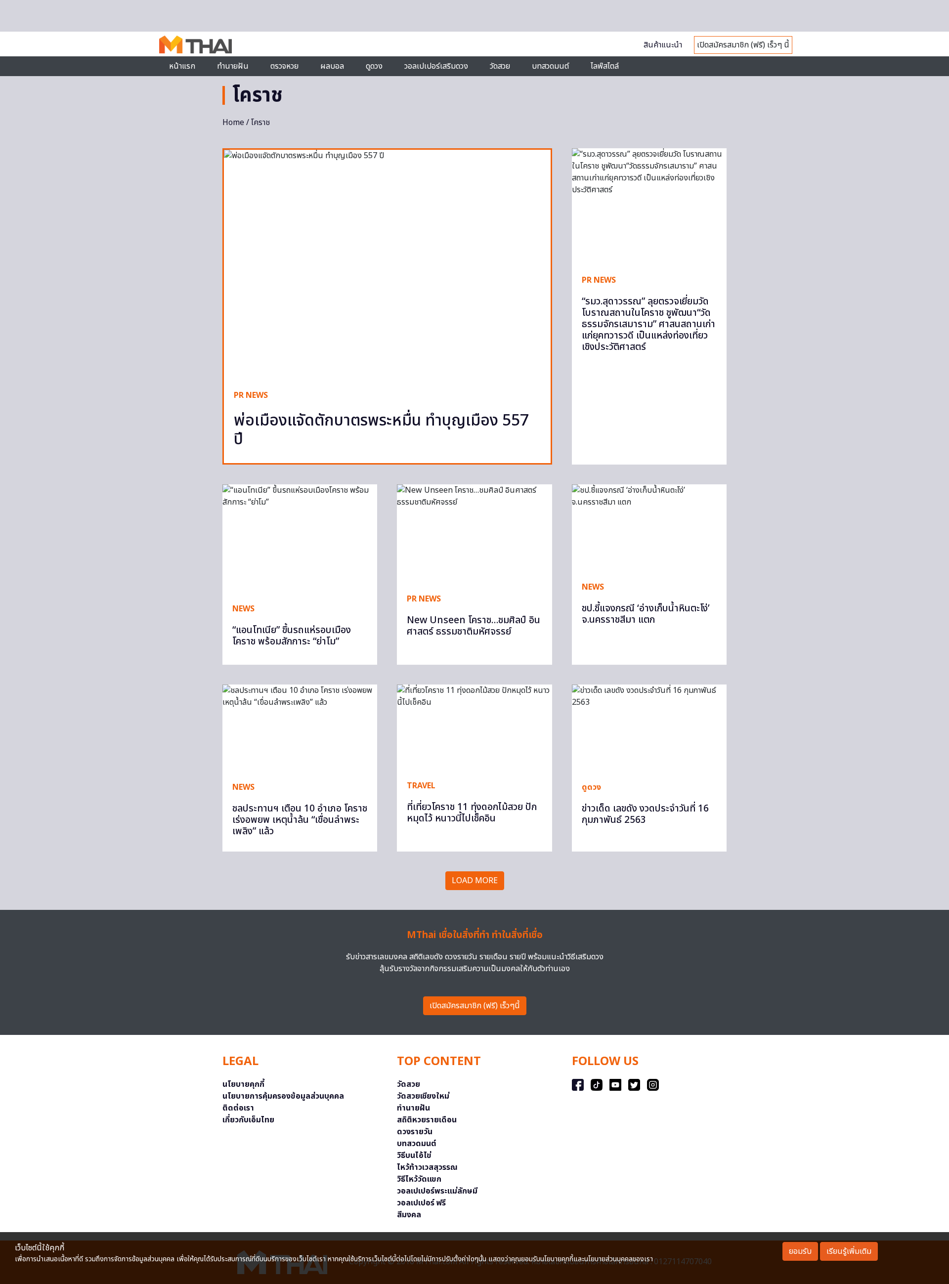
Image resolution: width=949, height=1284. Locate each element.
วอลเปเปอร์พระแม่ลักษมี (437, 1191)
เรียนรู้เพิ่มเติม (848, 1251)
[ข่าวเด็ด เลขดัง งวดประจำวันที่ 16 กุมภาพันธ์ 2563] (649, 728)
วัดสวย (500, 66)
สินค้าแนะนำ (663, 45)
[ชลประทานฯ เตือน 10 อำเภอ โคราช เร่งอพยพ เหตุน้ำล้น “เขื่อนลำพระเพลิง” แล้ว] (299, 728)
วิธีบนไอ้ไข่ (414, 1155)
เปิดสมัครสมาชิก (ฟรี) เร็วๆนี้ (475, 1006)
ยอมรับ (800, 1251)
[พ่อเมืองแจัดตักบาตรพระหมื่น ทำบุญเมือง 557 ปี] (387, 265)
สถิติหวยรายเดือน (427, 1120)
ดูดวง (591, 787)
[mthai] (195, 44)
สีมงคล (409, 1215)
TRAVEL (421, 786)
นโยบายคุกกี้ (243, 1084)
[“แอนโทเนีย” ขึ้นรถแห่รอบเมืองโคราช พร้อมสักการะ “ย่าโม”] (299, 538)
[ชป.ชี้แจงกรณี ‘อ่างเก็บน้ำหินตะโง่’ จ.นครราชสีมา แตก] (649, 527)
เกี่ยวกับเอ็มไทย (248, 1120)
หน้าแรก (182, 66)
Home (233, 122)
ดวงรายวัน (414, 1132)
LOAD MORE (475, 881)
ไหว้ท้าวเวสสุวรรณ (427, 1167)
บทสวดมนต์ (550, 66)
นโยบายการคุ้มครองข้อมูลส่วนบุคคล (283, 1096)
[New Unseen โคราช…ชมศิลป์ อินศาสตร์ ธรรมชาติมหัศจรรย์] (474, 533)
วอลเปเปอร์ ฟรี (421, 1203)
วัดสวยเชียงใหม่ (423, 1096)
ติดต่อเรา (238, 1108)
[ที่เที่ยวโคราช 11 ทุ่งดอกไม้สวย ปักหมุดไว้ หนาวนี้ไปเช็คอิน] (474, 727)
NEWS (243, 609)
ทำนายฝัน (233, 66)
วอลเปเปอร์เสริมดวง (436, 66)
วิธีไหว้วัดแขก (419, 1179)
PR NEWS (251, 395)
